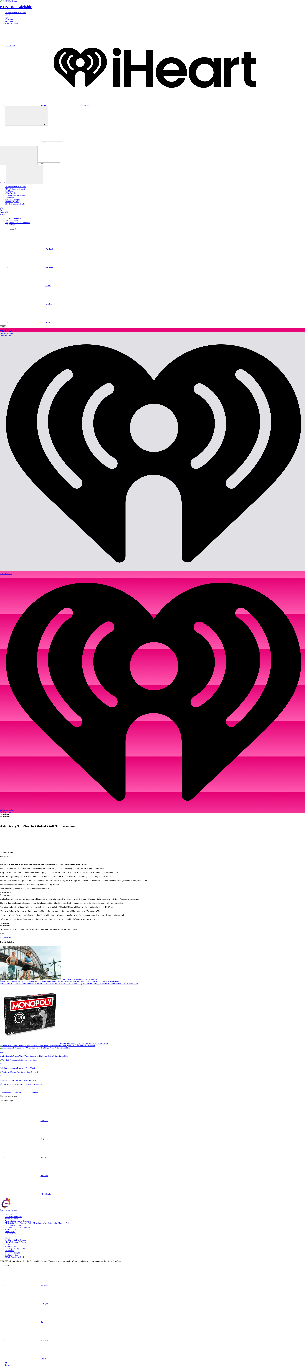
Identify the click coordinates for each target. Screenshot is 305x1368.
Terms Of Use (10, 1232)
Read (2, 210)
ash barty (3, 937)
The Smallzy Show (12, 202)
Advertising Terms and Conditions (18, 1221)
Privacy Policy (10, 1229)
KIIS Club (9, 21)
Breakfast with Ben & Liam (15, 13)
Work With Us (10, 1234)
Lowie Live (9, 197)
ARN (7, 1363)
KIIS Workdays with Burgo (15, 189)
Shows (7, 15)
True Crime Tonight (12, 200)
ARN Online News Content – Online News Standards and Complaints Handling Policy (38, 1223)
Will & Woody (10, 193)
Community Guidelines (13, 1225)
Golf (9, 937)
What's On (9, 19)
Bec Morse (9, 191)
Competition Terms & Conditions (17, 223)
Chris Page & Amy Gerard (15, 195)
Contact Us (4, 212)
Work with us (10, 225)
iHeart (7, 1365)
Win (6, 17)
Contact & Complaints (13, 218)
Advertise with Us (11, 23)
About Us (8, 1214)
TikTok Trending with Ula (15, 204)
